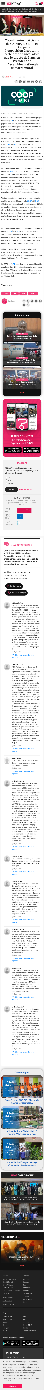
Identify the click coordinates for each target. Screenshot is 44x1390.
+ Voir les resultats (26, 489)
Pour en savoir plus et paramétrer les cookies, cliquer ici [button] (21, 1379)
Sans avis (11, 483)
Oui (9, 477)
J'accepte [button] (12, 1386)
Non (9, 480)
